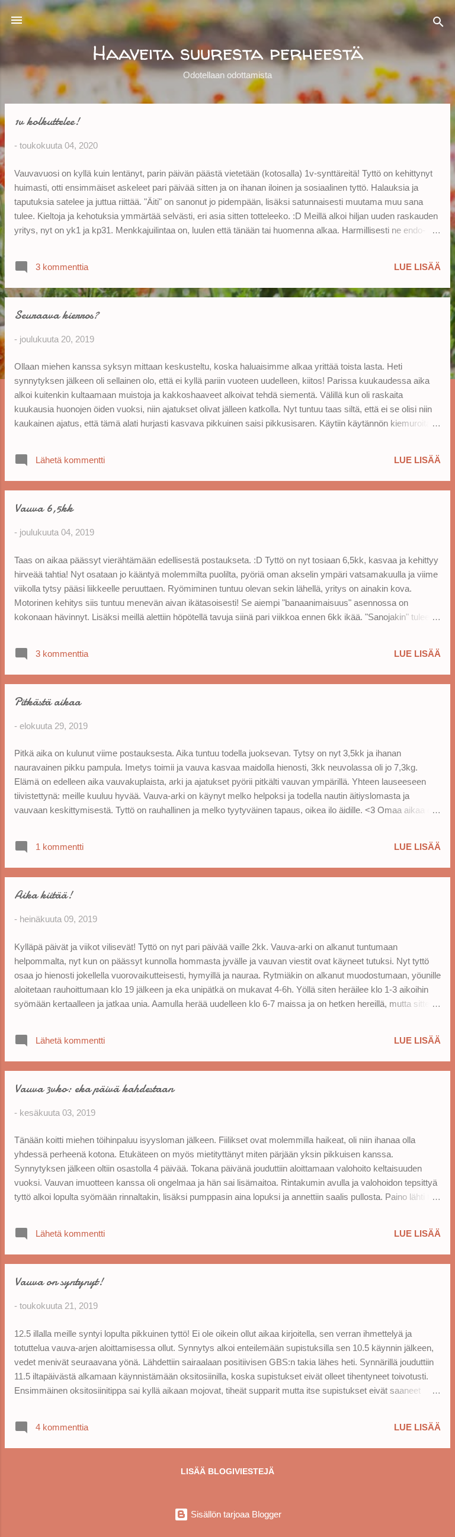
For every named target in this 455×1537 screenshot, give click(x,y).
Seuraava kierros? (56, 315)
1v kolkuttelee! (46, 121)
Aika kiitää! (43, 895)
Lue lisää (417, 267)
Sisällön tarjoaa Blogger (234, 1514)
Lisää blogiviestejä (227, 1471)
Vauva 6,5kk (43, 508)
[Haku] (438, 24)
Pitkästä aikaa (47, 702)
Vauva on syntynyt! (58, 1281)
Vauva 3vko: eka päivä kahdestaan (94, 1088)
